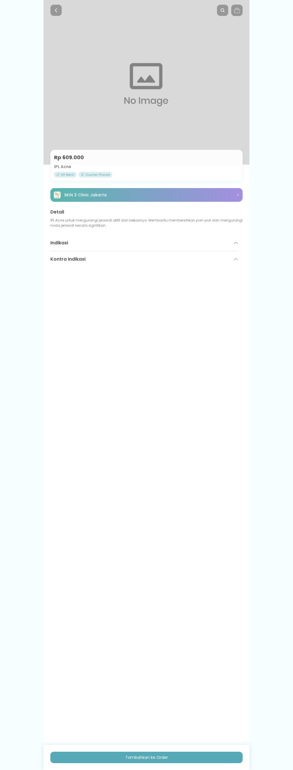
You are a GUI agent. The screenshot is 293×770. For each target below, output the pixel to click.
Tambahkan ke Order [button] (146, 757)
